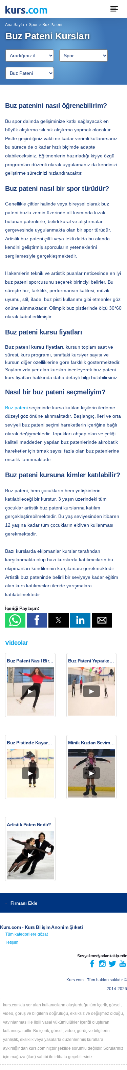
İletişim (11, 942)
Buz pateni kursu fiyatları (43, 332)
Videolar (16, 642)
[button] (15, 620)
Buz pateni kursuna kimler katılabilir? (62, 475)
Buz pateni (16, 407)
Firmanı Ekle (23, 903)
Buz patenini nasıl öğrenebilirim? (56, 105)
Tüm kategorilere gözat (26, 934)
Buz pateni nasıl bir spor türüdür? (57, 188)
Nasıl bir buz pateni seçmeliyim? (55, 392)
